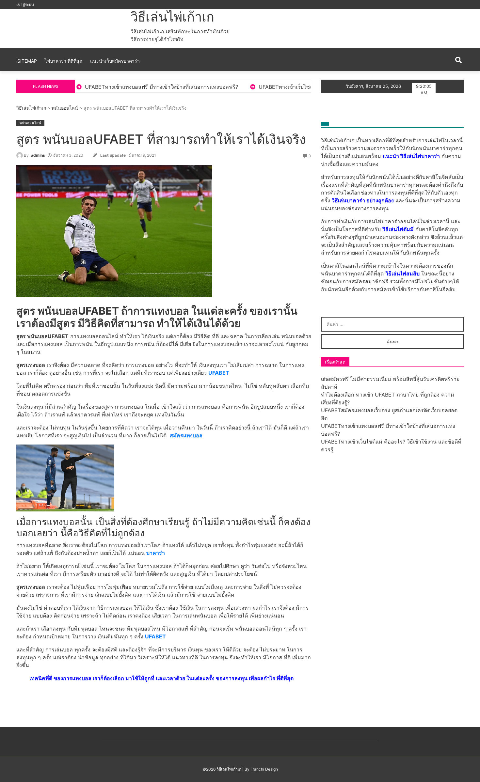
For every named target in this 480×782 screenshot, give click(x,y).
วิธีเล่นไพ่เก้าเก (172, 17)
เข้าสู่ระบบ (25, 4)
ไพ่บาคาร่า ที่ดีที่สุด (63, 61)
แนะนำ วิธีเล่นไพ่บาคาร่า (411, 156)
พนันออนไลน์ (65, 108)
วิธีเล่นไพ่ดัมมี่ (398, 229)
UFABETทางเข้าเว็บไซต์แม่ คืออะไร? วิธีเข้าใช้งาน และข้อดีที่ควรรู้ (281, 87)
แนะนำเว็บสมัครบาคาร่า (115, 61)
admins (38, 155)
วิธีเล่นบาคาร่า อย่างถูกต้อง (363, 200)
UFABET (218, 372)
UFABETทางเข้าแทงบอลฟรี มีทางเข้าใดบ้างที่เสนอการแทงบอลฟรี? (107, 87)
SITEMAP (27, 61)
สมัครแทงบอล (186, 435)
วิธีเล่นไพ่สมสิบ (402, 273)
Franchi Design (264, 769)
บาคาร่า (155, 553)
